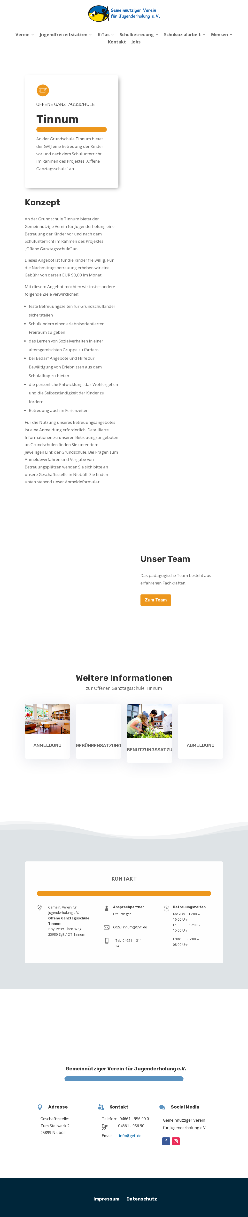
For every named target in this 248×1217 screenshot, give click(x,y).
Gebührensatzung (98, 745)
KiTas (103, 35)
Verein (23, 35)
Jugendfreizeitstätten (63, 35)
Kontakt (117, 42)
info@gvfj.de (130, 1135)
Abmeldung (201, 745)
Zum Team (156, 600)
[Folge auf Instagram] (176, 1141)
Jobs (135, 42)
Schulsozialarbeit (182, 35)
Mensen (219, 35)
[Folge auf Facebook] (166, 1141)
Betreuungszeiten (189, 907)
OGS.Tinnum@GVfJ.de (130, 927)
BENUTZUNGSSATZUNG (153, 749)
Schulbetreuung (137, 35)
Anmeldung (47, 745)
